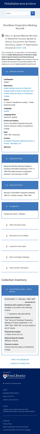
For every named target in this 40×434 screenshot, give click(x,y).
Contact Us (19, 48)
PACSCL (5, 406)
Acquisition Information (17, 246)
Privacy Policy (7, 424)
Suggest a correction (20, 363)
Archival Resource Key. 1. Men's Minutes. (20, 290)
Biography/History (15, 158)
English (6, 111)
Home (5, 390)
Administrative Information (19, 268)
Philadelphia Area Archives (20, 3)
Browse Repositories (11, 393)
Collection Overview (16, 71)
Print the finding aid (20, 360)
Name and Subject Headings (19, 257)
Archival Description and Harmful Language (16, 430)
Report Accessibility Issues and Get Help (15, 427)
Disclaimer (6, 421)
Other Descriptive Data (17, 225)
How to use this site (10, 400)
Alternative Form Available (18, 236)
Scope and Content (16, 185)
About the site (8, 396)
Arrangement (14, 206)
